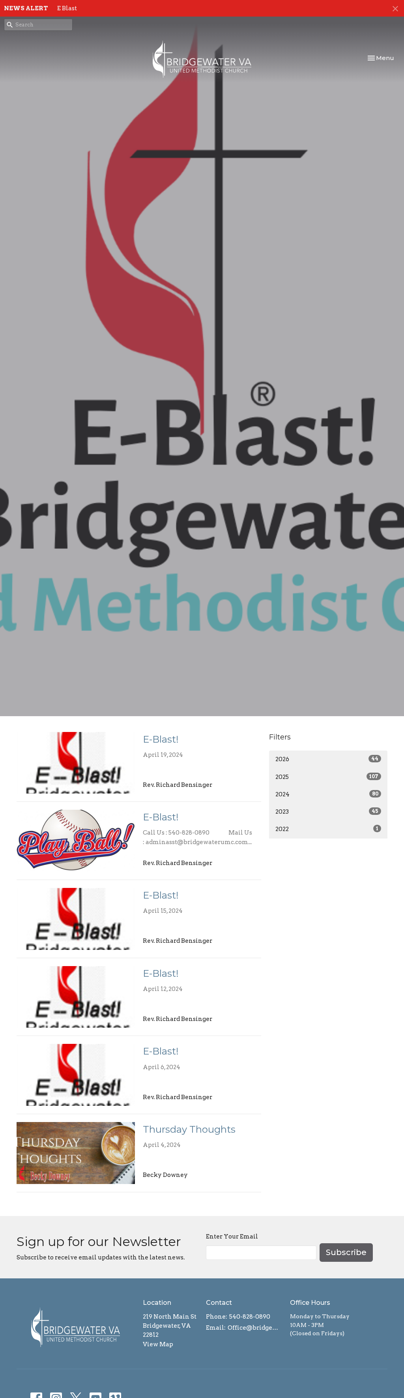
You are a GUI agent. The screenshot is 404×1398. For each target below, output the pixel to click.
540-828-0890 (249, 1316)
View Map (158, 1344)
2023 (326, 811)
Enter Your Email (232, 1236)
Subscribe (346, 1252)
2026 (326, 759)
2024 (326, 794)
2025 (326, 777)
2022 (326, 829)
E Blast (67, 8)
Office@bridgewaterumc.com (255, 1327)
